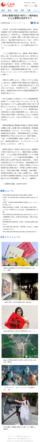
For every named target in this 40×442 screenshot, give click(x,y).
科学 (22, 10)
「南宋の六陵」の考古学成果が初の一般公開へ (17, 302)
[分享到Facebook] (32, 23)
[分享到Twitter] (35, 23)
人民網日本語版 (5, 23)
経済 (9, 10)
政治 (3, 10)
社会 (16, 10)
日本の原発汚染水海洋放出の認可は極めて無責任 (18, 195)
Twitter (33, 2)
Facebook (27, 2)
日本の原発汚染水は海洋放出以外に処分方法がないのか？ (20, 214)
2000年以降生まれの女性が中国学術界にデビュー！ (19, 331)
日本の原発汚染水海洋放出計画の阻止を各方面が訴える (20, 232)
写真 (29, 10)
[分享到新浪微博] (38, 23)
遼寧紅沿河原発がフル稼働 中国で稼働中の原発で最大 (20, 207)
